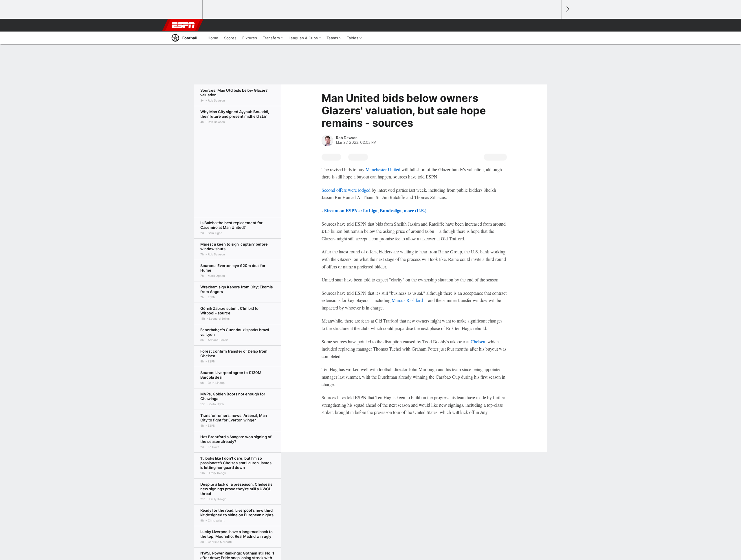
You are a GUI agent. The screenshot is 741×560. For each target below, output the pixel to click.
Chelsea (478, 341)
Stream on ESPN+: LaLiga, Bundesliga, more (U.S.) (375, 210)
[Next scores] (567, 9)
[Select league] (185, 9)
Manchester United (383, 169)
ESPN (183, 25)
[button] (554, 25)
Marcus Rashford (407, 300)
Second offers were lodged (346, 190)
